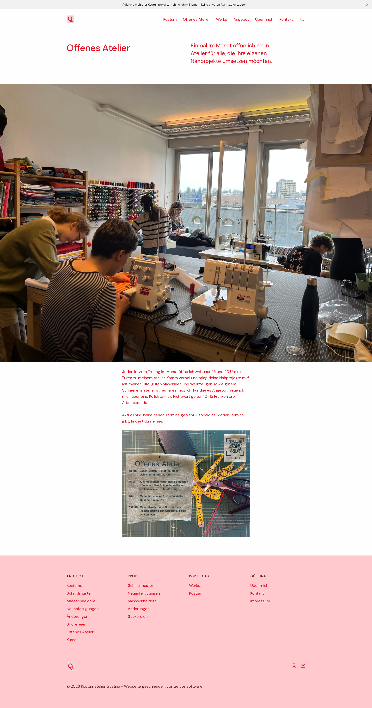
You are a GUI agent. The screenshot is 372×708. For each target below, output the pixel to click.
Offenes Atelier (196, 19)
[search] (302, 19)
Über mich (264, 19)
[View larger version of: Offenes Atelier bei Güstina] (186, 223)
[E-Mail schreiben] (302, 665)
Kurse (72, 639)
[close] (367, 5)
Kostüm (170, 19)
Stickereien (76, 624)
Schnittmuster (79, 593)
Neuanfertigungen (83, 608)
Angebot (241, 19)
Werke (221, 19)
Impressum (260, 600)
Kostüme (74, 585)
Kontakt (286, 19)
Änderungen (77, 616)
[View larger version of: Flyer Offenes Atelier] (186, 483)
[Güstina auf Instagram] (293, 665)
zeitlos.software (188, 686)
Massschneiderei (81, 600)
